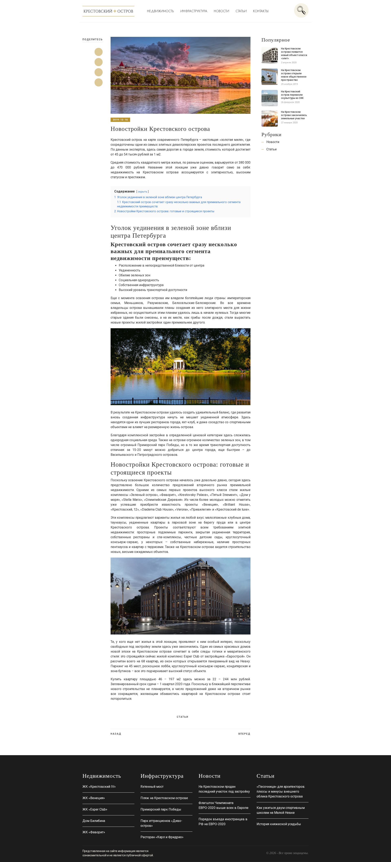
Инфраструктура (193, 11)
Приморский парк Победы (161, 809)
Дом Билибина (93, 821)
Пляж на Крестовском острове (164, 798)
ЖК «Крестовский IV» (99, 787)
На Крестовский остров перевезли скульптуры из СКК (292, 95)
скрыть (142, 191)
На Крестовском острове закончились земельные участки (294, 115)
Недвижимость (160, 11)
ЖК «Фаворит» (93, 832)
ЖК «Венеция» (93, 798)
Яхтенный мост (152, 787)
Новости (221, 11)
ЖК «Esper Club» (94, 809)
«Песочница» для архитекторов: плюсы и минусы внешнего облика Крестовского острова (281, 791)
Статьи (241, 11)
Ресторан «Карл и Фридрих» (162, 837)
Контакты (260, 11)
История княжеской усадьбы (279, 824)
